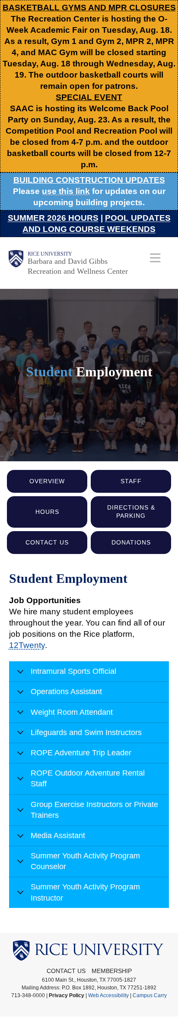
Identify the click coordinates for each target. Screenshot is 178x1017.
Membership (112, 971)
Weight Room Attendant (72, 712)
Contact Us (47, 542)
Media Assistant (58, 835)
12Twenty (27, 645)
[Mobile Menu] (155, 257)
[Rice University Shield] (16, 263)
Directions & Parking (131, 511)
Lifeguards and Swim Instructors (86, 732)
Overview (47, 481)
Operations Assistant (66, 691)
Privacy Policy (66, 995)
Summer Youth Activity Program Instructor (85, 892)
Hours (47, 511)
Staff (131, 481)
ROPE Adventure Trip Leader (81, 752)
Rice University (50, 254)
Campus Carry (150, 995)
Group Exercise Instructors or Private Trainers (94, 810)
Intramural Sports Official (73, 671)
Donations (131, 542)
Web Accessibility (108, 995)
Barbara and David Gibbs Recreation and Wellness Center (78, 266)
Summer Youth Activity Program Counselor (85, 861)
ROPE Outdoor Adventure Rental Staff (88, 778)
